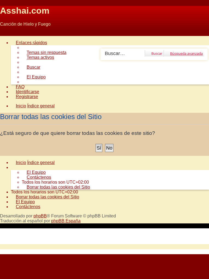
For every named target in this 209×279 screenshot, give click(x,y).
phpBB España (66, 221)
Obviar (6, 33)
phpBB (40, 216)
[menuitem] (44, 52)
